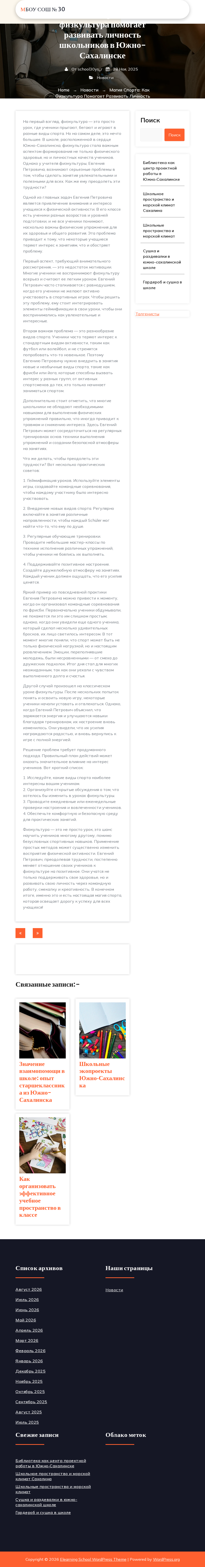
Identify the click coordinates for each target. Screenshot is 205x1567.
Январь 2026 (29, 1360)
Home (64, 89)
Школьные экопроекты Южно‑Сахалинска (102, 1074)
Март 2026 (27, 1340)
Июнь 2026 (27, 1309)
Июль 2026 (27, 1299)
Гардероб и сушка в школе (162, 284)
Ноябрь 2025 (29, 1381)
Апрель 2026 (29, 1330)
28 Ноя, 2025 (125, 69)
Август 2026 (29, 1289)
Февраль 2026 (31, 1350)
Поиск (150, 120)
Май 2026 (26, 1319)
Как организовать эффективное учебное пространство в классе (40, 1197)
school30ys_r (90, 69)
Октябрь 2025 (30, 1391)
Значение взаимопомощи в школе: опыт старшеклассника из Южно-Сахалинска (42, 1082)
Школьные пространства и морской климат (159, 231)
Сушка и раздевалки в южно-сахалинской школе (162, 259)
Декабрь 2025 (31, 1371)
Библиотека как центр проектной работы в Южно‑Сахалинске (161, 171)
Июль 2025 (27, 1422)
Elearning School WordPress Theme (93, 1559)
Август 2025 (29, 1411)
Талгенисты (147, 313)
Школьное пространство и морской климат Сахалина (159, 202)
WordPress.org (166, 1559)
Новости (105, 77)
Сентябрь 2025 (31, 1401)
